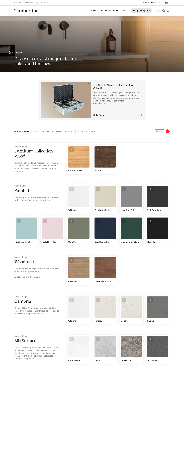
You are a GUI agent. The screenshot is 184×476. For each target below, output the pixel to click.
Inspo (160, 3)
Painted (59, 131)
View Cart (159, 131)
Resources (106, 10)
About (116, 10)
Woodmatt (69, 131)
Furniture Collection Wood (43, 131)
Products (95, 10)
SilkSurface (90, 131)
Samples (146, 3)
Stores (153, 3)
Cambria (79, 131)
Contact (124, 10)
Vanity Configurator (141, 10)
